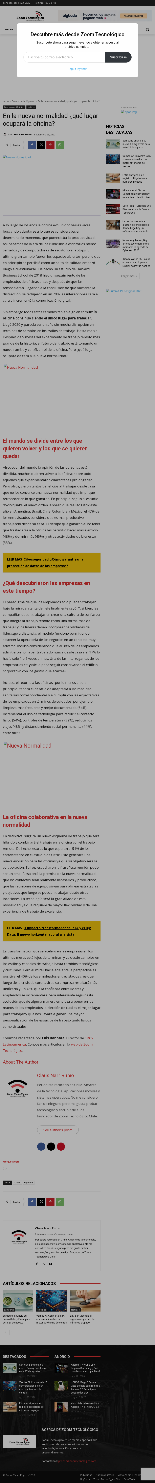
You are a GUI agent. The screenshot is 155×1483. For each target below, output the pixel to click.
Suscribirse (118, 57)
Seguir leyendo (77, 68)
